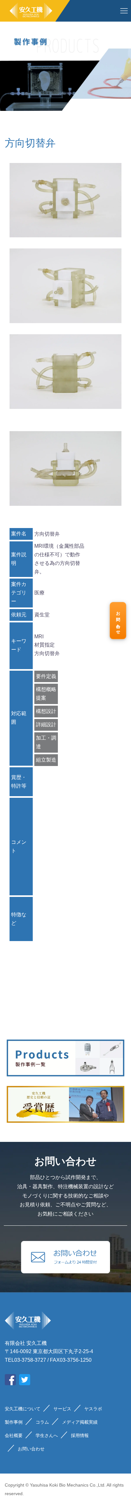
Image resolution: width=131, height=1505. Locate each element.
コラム (42, 1422)
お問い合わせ (118, 621)
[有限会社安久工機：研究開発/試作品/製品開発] (35, 11)
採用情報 (80, 1435)
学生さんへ (47, 1435)
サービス (62, 1408)
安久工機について (22, 1408)
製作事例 (14, 1422)
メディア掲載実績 (80, 1422)
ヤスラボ (93, 1408)
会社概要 (14, 1435)
